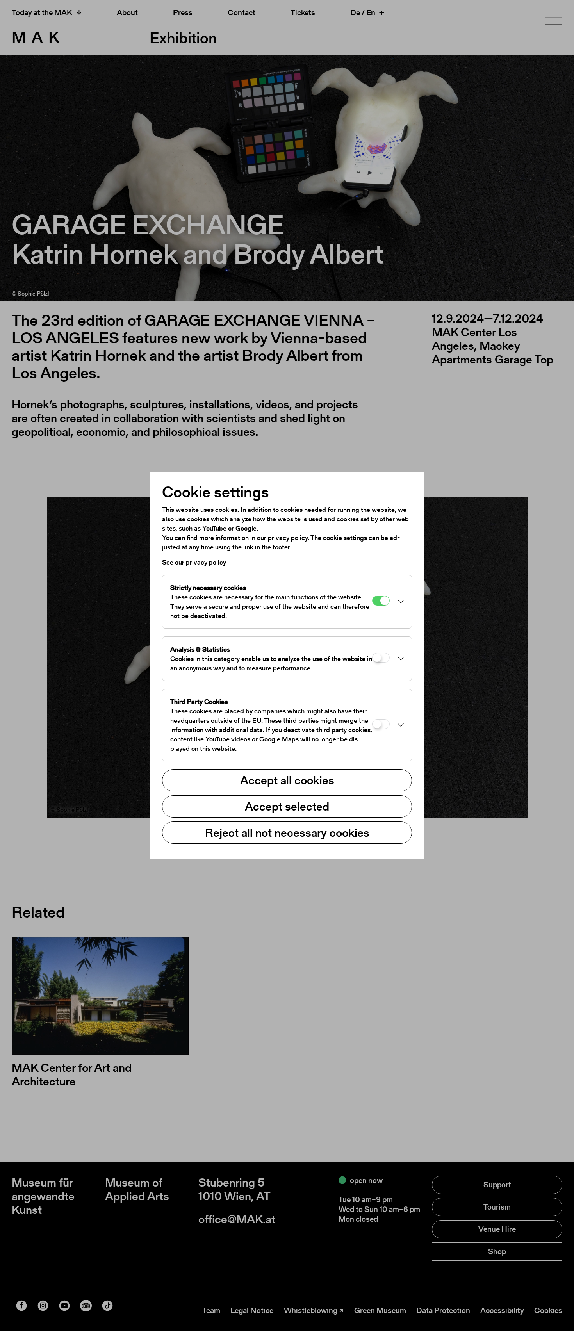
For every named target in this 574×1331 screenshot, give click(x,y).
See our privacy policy (194, 562)
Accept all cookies (287, 780)
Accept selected (287, 806)
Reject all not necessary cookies (287, 832)
